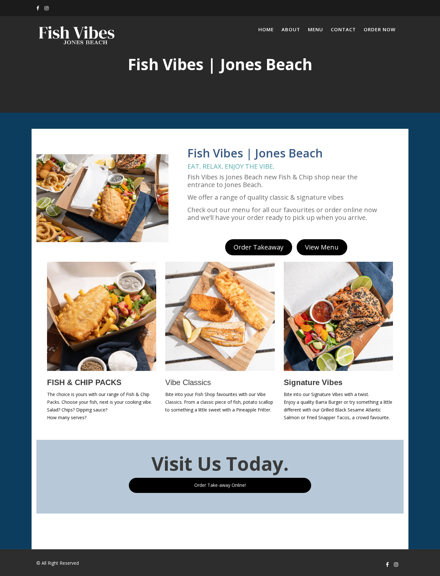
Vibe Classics (188, 382)
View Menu (322, 247)
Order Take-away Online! (220, 485)
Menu (315, 29)
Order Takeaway (258, 247)
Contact (343, 29)
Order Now (380, 29)
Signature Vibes (313, 382)
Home (266, 29)
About (291, 29)
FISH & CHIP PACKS (84, 382)
